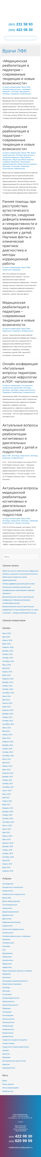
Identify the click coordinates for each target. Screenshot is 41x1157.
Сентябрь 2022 (8, 755)
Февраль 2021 (7, 808)
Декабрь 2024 (7, 682)
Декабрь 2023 (7, 714)
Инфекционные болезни (11, 922)
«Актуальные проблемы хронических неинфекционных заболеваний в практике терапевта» (18, 590)
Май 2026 (6, 637)
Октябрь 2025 (7, 658)
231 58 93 (20, 24)
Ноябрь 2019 (7, 850)
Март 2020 (6, 839)
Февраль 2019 (7, 871)
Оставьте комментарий (11, 87)
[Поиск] (35, 38)
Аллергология (7, 388)
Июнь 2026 (6, 633)
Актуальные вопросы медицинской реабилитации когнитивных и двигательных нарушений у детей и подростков (20, 438)
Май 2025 (6, 668)
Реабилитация (25, 94)
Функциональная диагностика (14, 1061)
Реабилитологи (27, 331)
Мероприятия (25, 91)
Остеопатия (15, 166)
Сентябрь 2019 (8, 857)
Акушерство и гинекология (12, 887)
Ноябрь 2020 (7, 815)
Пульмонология (8, 1019)
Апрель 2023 (7, 734)
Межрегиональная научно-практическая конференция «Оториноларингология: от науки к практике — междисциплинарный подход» (20, 610)
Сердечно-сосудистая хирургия (14, 1040)
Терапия (5, 1050)
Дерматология (7, 915)
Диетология (6, 919)
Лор (3, 950)
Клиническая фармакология (13, 929)
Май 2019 (6, 860)
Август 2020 (7, 825)
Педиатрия (15, 94)
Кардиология (7, 926)
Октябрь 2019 (7, 853)
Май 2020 (6, 832)
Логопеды (15, 91)
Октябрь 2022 (7, 752)
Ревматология (7, 1033)
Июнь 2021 (6, 794)
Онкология (6, 977)
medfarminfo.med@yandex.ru (20, 1147)
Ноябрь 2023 (7, 717)
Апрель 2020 (7, 836)
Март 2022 (6, 769)
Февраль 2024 (7, 710)
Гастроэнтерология (9, 905)
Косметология (7, 933)
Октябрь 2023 (7, 721)
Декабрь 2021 (7, 777)
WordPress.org (7, 1091)
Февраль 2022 (7, 773)
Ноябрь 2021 (7, 780)
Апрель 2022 (7, 766)
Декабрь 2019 (7, 846)
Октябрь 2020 (7, 818)
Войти (4, 1081)
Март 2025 (6, 675)
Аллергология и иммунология (13, 894)
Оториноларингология (10, 998)
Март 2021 (6, 804)
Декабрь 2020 (7, 811)
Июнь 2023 (6, 728)
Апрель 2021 (7, 801)
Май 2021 (6, 798)
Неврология (7, 160)
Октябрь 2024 (7, 689)
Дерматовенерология (10, 912)
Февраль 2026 (7, 647)
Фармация (6, 1057)
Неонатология (7, 960)
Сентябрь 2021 (8, 787)
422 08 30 (20, 30)
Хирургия (6, 1064)
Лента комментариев (10, 1088)
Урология (5, 1054)
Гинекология (7, 908)
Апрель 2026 (7, 640)
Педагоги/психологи (27, 390)
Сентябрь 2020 (8, 822)
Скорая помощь (8, 1043)
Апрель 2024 (7, 703)
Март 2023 (6, 738)
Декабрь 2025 (7, 651)
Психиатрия (6, 1012)
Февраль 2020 (7, 843)
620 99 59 (20, 1140)
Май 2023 (6, 731)
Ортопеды (6, 94)
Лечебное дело (8, 943)
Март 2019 (6, 867)
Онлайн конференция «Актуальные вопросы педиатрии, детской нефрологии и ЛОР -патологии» (20, 373)
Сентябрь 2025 (8, 661)
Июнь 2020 (6, 829)
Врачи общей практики (11, 901)
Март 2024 (6, 707)
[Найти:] (20, 557)
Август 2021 (7, 790)
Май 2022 (6, 763)
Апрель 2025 (7, 672)
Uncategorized (27, 385)
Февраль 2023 (7, 742)
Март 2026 (6, 644)
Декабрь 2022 (7, 745)
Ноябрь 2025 (7, 654)
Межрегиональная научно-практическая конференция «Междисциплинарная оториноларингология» (18, 600)
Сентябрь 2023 (8, 724)
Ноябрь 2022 (7, 749)
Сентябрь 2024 (8, 693)
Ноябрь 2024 (7, 686)
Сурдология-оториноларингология (15, 1047)
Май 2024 (6, 700)
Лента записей (8, 1084)
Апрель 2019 (7, 864)
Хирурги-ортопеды (22, 523)
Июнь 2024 (6, 696)
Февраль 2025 (7, 679)
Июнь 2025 (6, 665)
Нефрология (7, 964)
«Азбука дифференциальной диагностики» (18, 584)
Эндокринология (8, 1068)
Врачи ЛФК (26, 87)
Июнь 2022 (6, 759)
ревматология (7, 1036)
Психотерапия (7, 168)
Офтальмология (8, 1001)
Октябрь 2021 (7, 783)
